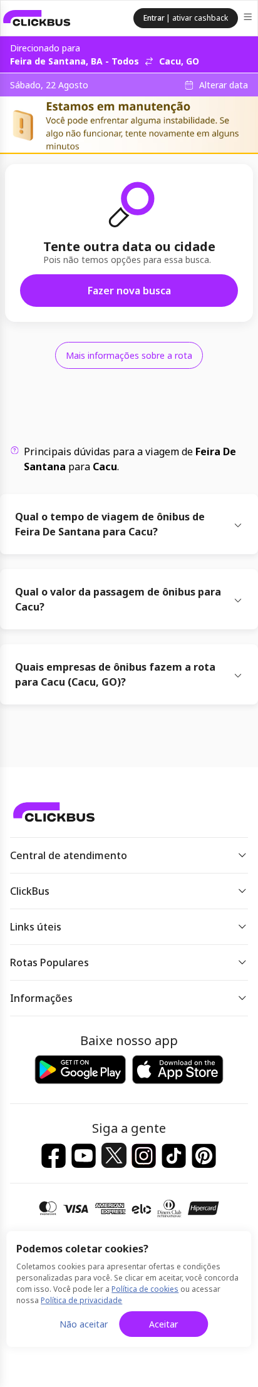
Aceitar (163, 1324)
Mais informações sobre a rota (129, 355)
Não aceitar (83, 1324)
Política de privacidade (81, 1300)
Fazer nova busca (129, 290)
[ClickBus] (37, 18)
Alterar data (223, 85)
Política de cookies (144, 1289)
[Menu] (249, 18)
